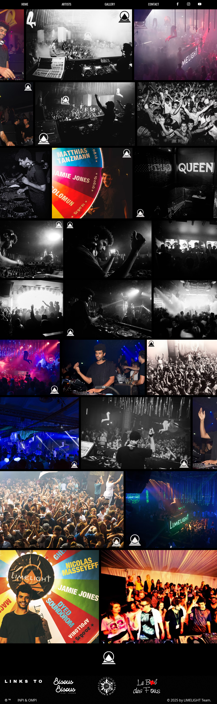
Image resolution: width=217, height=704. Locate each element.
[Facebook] (177, 4)
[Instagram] (188, 4)
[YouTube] (200, 4)
